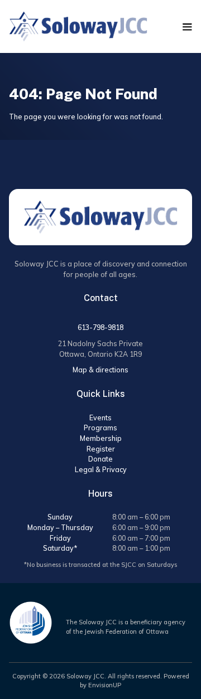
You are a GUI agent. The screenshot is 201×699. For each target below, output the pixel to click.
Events (100, 417)
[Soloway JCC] (78, 26)
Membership (101, 438)
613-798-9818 (100, 327)
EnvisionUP (104, 685)
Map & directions (100, 369)
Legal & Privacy (101, 469)
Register (101, 448)
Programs (100, 427)
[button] (187, 27)
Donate (100, 458)
